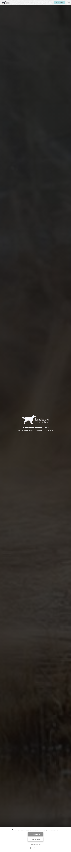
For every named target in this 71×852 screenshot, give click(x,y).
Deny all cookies (35, 839)
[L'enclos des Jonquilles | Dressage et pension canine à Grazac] (5, 2)
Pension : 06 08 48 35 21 (25, 430)
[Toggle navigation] (68, 3)
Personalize (36, 844)
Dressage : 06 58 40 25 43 (44, 430)
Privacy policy (36, 848)
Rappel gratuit (60, 2)
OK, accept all (36, 834)
